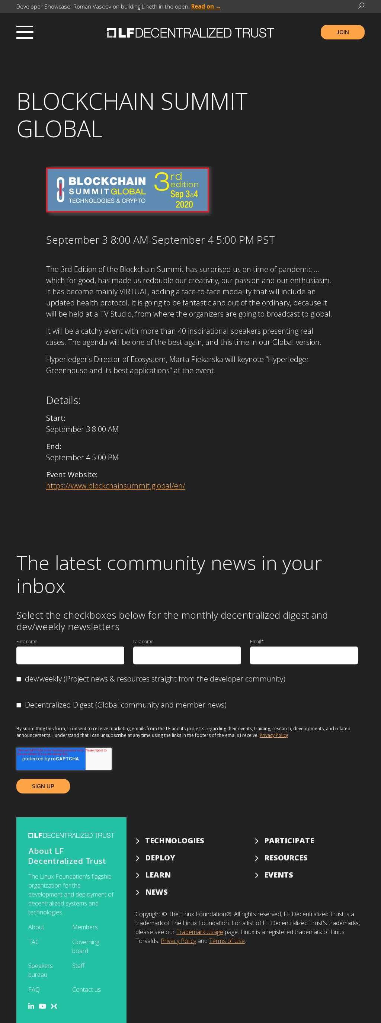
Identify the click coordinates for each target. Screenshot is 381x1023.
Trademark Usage (199, 932)
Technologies (174, 841)
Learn (158, 875)
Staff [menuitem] (78, 966)
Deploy (160, 858)
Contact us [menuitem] (86, 989)
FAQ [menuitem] (34, 989)
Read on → (206, 6)
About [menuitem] (36, 927)
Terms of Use (227, 941)
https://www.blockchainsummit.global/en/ (115, 486)
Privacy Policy (274, 735)
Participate (289, 841)
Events (278, 875)
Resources (286, 858)
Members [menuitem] (85, 927)
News (156, 892)
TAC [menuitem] (33, 942)
